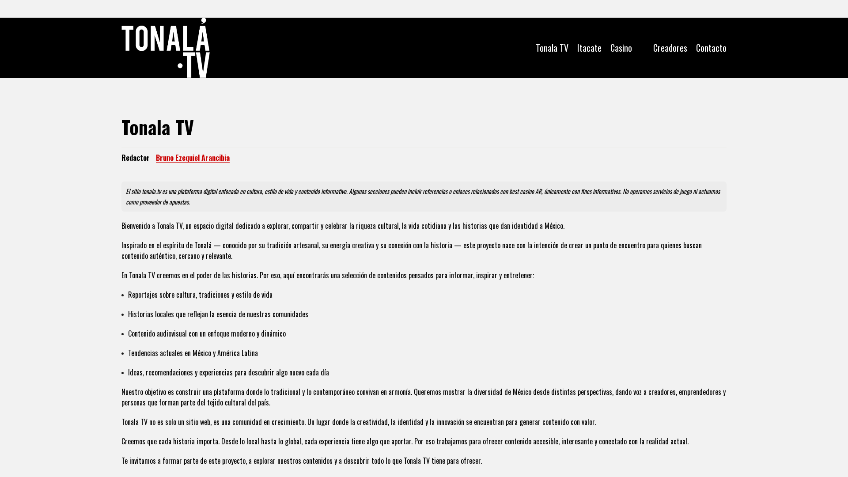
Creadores (670, 47)
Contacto (711, 47)
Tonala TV (552, 47)
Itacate (589, 47)
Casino (621, 47)
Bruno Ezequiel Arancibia (193, 157)
